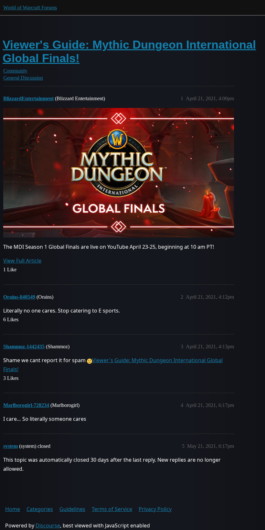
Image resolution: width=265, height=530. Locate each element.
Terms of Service (112, 509)
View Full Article (22, 260)
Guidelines (72, 509)
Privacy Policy (155, 509)
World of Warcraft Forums (30, 7)
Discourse (48, 525)
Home (12, 509)
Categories (39, 509)
